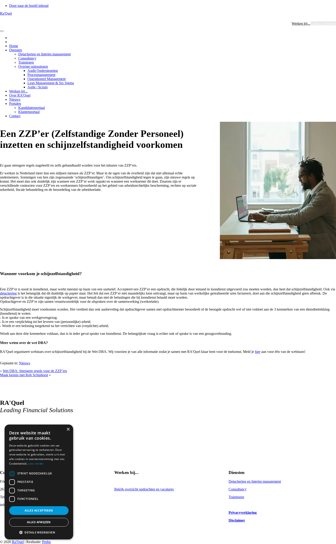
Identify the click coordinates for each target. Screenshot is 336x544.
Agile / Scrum (37, 87)
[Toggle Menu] (2, 31)
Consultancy (27, 58)
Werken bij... (301, 23)
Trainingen (26, 62)
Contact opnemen (323, 23)
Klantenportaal (29, 112)
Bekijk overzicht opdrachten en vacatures (144, 489)
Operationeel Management (46, 79)
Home (13, 46)
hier (257, 352)
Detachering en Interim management (44, 54)
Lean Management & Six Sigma (50, 83)
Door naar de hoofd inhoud (28, 6)
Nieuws (14, 99)
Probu (46, 542)
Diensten (15, 50)
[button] (39, 532)
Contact (14, 116)
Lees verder (36, 464)
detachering (8, 293)
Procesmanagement (41, 75)
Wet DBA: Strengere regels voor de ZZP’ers (35, 371)
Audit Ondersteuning (42, 71)
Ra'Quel (6, 13)
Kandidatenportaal (31, 108)
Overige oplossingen (33, 66)
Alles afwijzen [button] (39, 522)
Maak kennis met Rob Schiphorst (24, 375)
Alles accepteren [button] (39, 510)
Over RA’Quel (19, 95)
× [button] (68, 429)
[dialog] (39, 482)
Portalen (15, 104)
